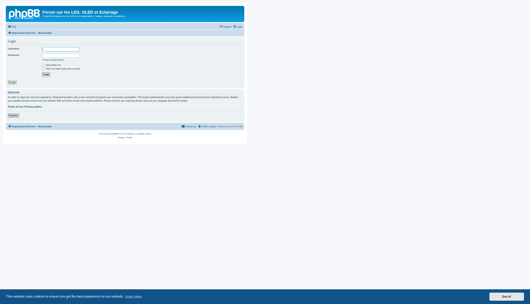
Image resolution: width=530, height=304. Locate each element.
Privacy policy (33, 106)
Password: (13, 55)
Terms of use (15, 106)
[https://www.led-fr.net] (24, 13)
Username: (14, 48)
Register (13, 115)
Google (12, 82)
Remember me (53, 65)
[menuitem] (12, 26)
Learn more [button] (133, 296)
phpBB (114, 134)
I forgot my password (52, 60)
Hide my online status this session (62, 68)
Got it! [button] (506, 296)
